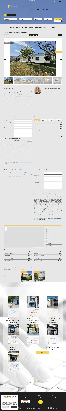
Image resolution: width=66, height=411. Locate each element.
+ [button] (5, 228)
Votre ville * (6, 127)
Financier (59, 120)
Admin (21, 408)
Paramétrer (5, 407)
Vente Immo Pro (13, 15)
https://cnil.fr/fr (44, 208)
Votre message (6, 129)
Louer (8, 15)
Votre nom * (6, 120)
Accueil (5, 32)
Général (36, 120)
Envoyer (29, 140)
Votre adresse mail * (7, 122)
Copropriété (51, 120)
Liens (19, 408)
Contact (43, 352)
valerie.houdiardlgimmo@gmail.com (56, 92)
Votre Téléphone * (37, 177)
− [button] (5, 229)
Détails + (43, 120)
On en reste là (13, 395)
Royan (7, 32)
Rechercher (58, 19)
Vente (5, 15)
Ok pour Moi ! (13, 407)
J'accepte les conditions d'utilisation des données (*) (13, 138)
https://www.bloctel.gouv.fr (38, 213)
